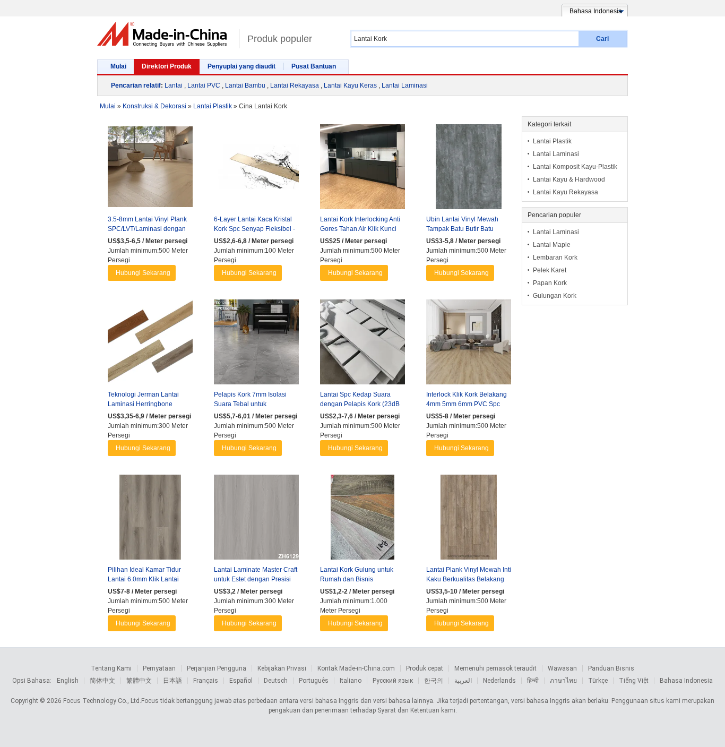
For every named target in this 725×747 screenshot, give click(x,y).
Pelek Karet (549, 270)
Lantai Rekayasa (294, 85)
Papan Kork (550, 283)
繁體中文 (139, 680)
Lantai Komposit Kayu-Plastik (575, 166)
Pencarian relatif (136, 85)
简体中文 (102, 680)
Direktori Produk (167, 66)
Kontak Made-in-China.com (356, 668)
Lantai (174, 85)
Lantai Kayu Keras (350, 85)
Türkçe (598, 680)
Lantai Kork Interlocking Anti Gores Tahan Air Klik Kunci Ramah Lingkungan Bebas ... (362, 229)
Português (314, 680)
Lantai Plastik (552, 141)
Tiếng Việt (634, 680)
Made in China (165, 34)
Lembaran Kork (555, 257)
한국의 (433, 680)
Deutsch (276, 680)
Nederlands (499, 680)
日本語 (172, 680)
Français (205, 680)
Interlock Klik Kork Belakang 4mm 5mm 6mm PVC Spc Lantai (466, 404)
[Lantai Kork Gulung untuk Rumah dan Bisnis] (362, 520)
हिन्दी (533, 680)
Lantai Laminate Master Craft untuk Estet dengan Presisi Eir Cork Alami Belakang (255, 579)
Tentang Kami (111, 668)
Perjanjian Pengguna (216, 668)
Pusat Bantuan (313, 66)
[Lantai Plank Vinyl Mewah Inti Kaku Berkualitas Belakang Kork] (468, 520)
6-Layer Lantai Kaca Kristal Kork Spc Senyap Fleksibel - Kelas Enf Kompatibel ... (254, 229)
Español (241, 680)
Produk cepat (424, 668)
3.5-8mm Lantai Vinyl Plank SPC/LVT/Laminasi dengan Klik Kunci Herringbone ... (147, 229)
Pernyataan (159, 668)
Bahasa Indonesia (686, 680)
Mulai (118, 66)
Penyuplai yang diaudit (241, 66)
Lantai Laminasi (405, 85)
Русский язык (393, 680)
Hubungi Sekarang (143, 273)
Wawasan (562, 668)
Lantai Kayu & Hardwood (569, 179)
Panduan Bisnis (611, 668)
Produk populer (279, 38)
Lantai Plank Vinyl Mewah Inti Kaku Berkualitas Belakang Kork (468, 579)
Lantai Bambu (245, 85)
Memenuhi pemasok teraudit (495, 668)
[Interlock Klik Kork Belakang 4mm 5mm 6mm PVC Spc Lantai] (468, 344)
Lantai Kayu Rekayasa (565, 192)
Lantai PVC (203, 85)
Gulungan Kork (554, 295)
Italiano (350, 680)
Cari (602, 38)
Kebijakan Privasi (281, 668)
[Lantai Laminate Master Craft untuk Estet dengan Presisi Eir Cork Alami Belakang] (256, 520)
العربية (463, 680)
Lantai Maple (552, 244)
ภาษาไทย (563, 680)
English (68, 680)
